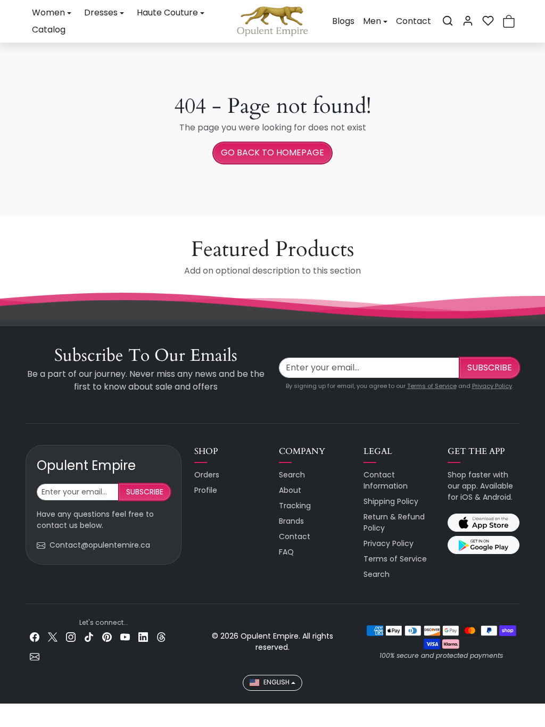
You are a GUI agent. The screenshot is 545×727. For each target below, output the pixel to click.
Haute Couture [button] (167, 12)
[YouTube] (125, 637)
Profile (205, 490)
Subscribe (489, 367)
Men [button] (372, 21)
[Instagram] (71, 637)
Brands (291, 521)
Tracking (295, 505)
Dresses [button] (101, 12)
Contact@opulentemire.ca (99, 545)
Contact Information (386, 480)
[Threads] (161, 637)
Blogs (343, 21)
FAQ (286, 552)
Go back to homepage (272, 152)
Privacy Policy (492, 386)
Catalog (48, 29)
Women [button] (48, 12)
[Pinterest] (107, 637)
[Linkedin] (143, 637)
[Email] (35, 656)
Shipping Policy (391, 501)
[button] (447, 21)
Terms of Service (432, 386)
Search (292, 474)
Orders (206, 474)
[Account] (468, 21)
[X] (53, 637)
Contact (413, 21)
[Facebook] (35, 637)
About (290, 490)
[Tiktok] (89, 637)
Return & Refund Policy (394, 522)
